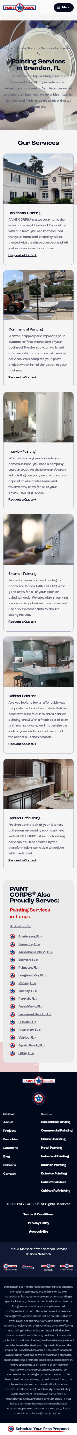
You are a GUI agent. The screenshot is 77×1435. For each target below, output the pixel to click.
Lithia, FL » (26, 1053)
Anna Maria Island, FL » (35, 952)
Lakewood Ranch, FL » (34, 1014)
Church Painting (53, 1139)
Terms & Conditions (38, 1214)
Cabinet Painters (22, 696)
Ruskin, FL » (27, 1022)
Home (8, 48)
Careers (9, 1165)
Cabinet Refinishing (24, 818)
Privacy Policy (38, 1223)
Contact (9, 1174)
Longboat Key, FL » (32, 975)
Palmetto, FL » (28, 967)
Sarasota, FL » (29, 944)
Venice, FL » (27, 983)
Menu (65, 7)
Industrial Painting (55, 1156)
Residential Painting (24, 213)
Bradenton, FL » (30, 936)
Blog (6, 1156)
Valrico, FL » (27, 1037)
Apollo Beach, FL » (31, 1045)
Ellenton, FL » (28, 960)
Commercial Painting (25, 330)
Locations (10, 1148)
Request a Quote (22, 255)
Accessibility (38, 1231)
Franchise (10, 1139)
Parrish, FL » (27, 999)
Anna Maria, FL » (30, 1006)
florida (20, 48)
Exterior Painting (22, 574)
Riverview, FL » (29, 1030)
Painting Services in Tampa (30, 913)
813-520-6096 (20, 926)
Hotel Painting (51, 1148)
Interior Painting (22, 452)
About (8, 1122)
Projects (9, 1131)
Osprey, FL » (27, 991)
